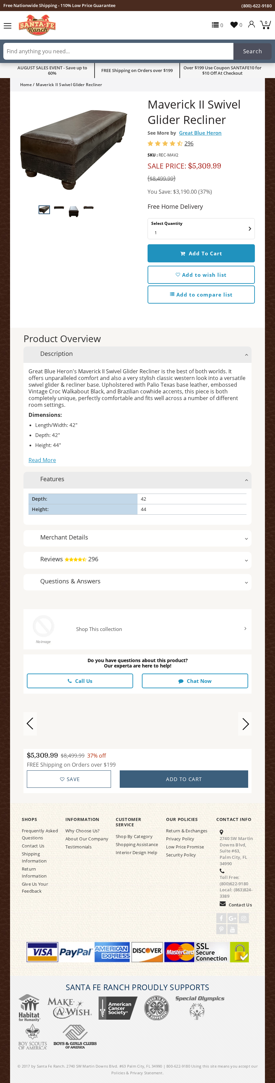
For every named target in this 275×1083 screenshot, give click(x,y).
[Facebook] (221, 918)
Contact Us (240, 905)
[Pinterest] (221, 929)
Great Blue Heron (200, 132)
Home (26, 84)
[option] (73, 150)
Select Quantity (166, 223)
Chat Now (199, 681)
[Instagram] (244, 918)
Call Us (83, 681)
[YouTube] (232, 929)
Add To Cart (204, 253)
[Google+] (232, 918)
